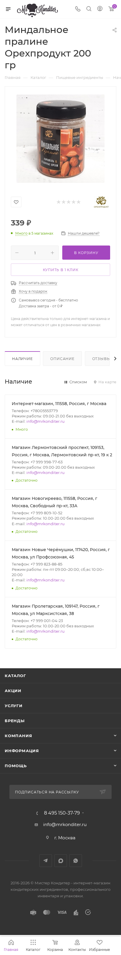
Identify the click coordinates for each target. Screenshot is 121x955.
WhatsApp (75, 860)
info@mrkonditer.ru (45, 421)
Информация (22, 750)
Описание (62, 359)
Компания (18, 735)
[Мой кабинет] (99, 9)
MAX (60, 860)
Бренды (15, 720)
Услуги (14, 705)
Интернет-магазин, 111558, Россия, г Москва (59, 403)
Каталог (15, 675)
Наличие (22, 359)
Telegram (45, 860)
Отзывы (101, 359)
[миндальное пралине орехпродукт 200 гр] (60, 138)
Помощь (16, 765)
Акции (13, 690)
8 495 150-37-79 (62, 813)
